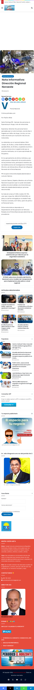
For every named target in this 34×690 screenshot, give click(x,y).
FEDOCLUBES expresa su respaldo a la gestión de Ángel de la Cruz (22, 383)
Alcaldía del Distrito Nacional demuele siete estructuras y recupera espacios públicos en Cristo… (22, 355)
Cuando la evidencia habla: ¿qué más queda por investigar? (8, 306)
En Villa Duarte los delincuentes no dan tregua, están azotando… (7, 327)
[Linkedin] (9, 99)
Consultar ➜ (8, 405)
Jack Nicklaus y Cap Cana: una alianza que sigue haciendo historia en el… (22, 375)
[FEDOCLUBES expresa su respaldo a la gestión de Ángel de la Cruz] (6, 384)
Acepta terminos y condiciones (11, 511)
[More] (23, 99)
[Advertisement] (17, 31)
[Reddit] (16, 99)
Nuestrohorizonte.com (19, 672)
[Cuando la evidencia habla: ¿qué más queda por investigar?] (8, 299)
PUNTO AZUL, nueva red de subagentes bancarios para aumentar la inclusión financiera (21, 365)
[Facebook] (3, 99)
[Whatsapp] (20, 99)
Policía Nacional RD (8, 76)
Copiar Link (17, 227)
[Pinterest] (13, 99)
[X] (6, 99)
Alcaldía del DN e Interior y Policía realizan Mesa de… (23, 326)
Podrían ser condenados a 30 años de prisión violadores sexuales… (25, 307)
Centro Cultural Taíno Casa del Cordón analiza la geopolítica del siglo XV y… (22, 346)
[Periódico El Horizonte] (9, 7)
